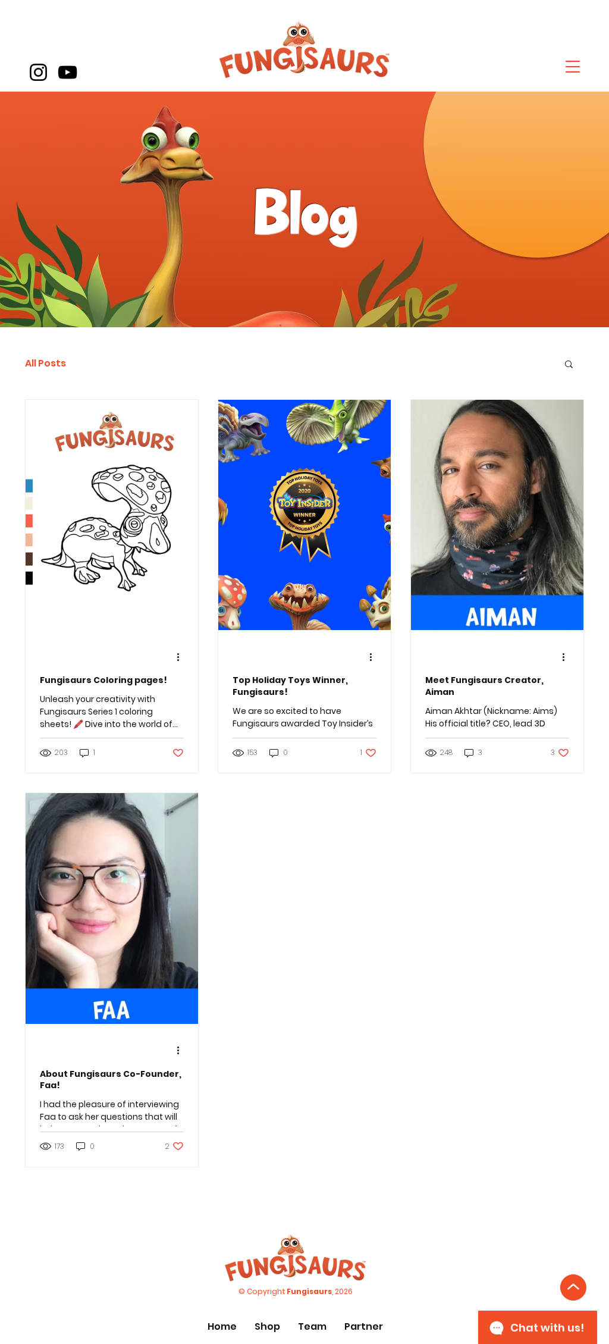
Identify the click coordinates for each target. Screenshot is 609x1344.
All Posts (45, 363)
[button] (573, 67)
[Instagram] (38, 72)
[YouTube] (67, 72)
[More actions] (182, 657)
